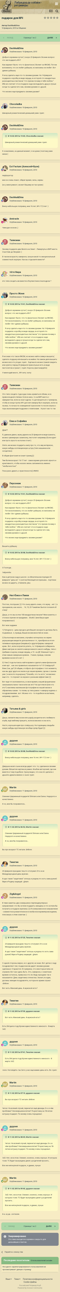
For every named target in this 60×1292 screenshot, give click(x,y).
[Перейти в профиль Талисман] (5, 242)
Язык (8, 1279)
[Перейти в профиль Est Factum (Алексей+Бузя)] (5, 168)
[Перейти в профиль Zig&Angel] (5, 896)
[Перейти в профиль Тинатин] (5, 864)
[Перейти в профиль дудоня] (5, 742)
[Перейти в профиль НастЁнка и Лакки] (5, 597)
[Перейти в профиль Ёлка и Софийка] (5, 423)
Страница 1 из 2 (30, 38)
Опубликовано (23, 52)
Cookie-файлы (30, 1282)
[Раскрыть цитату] (6, 136)
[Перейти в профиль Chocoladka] (5, 106)
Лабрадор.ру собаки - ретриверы (28, 4)
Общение (22, 28)
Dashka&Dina (14, 25)
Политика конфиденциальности (37, 1279)
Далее (50, 38)
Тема (16, 1279)
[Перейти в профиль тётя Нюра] (5, 274)
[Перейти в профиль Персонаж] (5, 485)
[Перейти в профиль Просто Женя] (5, 295)
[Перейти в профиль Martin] (5, 789)
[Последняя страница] (56, 38)
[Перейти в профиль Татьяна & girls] (5, 710)
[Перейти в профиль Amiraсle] (5, 220)
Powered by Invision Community (30, 1288)
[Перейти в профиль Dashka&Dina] (5, 50)
